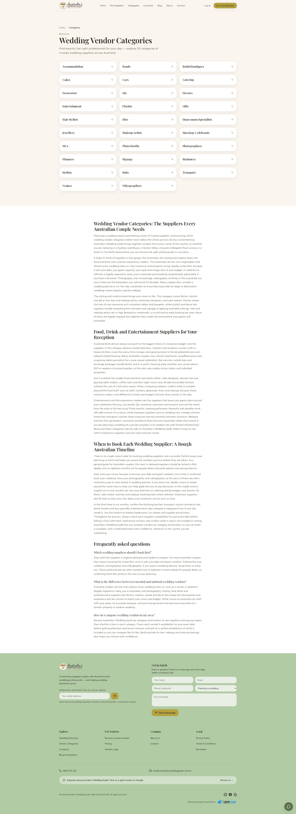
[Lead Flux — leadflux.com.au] (227, 802)
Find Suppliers (117, 5)
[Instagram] (225, 794)
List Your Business (225, 5)
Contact (181, 5)
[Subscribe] (114, 696)
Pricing (108, 743)
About (169, 5)
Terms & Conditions (206, 743)
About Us (155, 738)
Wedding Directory (68, 738)
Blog (160, 5)
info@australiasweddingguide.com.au (172, 770)
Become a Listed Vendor (117, 738)
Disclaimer (201, 749)
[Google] (235, 794)
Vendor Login (111, 749)
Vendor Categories (68, 743)
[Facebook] (230, 794)
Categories (133, 5)
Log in (208, 5)
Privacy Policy (203, 738)
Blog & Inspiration (68, 754)
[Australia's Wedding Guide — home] (71, 5)
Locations (148, 5)
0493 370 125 (69, 770)
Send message (166, 712)
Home (103, 5)
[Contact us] (288, 806)
